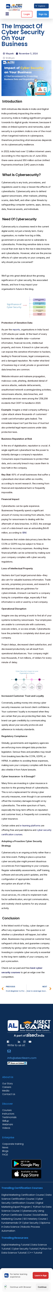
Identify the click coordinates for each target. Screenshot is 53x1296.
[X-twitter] (13, 1041)
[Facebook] (8, 1041)
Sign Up (43, 14)
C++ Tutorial (35, 1252)
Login (27, 14)
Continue (42, 1287)
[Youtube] (30, 1041)
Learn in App (41, 1275)
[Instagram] (24, 1041)
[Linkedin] (19, 1041)
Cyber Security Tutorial (25, 1248)
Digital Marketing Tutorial (15, 1244)
